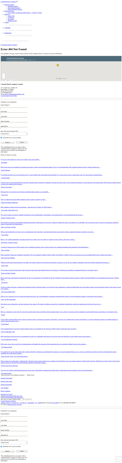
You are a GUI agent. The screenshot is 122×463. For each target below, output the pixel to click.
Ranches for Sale (9, 11)
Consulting (7, 27)
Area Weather (4, 388)
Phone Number (5, 121)
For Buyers (11, 17)
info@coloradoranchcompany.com (14, 94)
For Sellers (11, 19)
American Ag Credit (6, 394)
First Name (4, 111)
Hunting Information (6, 378)
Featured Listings (9, 4)
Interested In (4, 126)
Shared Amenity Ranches (15, 9)
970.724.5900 (54, 403)
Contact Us (28, 399)
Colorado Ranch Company (8, 401)
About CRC (11, 16)
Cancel (22, 142)
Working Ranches (13, 6)
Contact (6, 22)
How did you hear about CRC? (9, 131)
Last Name (4, 116)
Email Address (5, 105)
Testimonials (7, 33)
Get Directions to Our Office (9, 95)
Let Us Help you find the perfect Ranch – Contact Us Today (25, 12)
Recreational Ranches (14, 8)
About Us (7, 14)
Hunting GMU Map (6, 381)
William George (12, 21)
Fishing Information (6, 384)
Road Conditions (5, 391)
